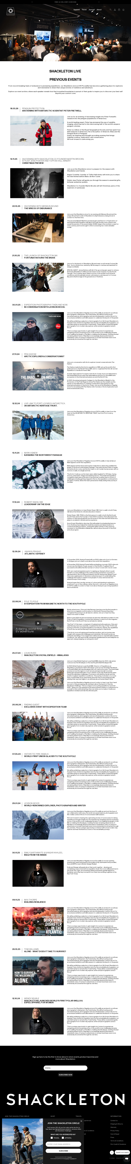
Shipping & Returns (116, 1124)
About (99, 10)
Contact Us (114, 1120)
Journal (92, 10)
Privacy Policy (114, 1131)
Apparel (76, 10)
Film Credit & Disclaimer (118, 1144)
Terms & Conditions (116, 1141)
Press (112, 1137)
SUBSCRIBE (63, 1151)
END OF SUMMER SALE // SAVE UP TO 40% (65, 2)
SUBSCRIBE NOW (65, 1075)
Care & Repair (114, 1134)
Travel (84, 10)
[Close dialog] (81, 1121)
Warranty (113, 1127)
